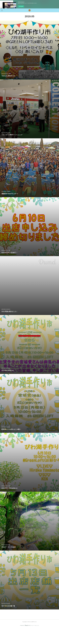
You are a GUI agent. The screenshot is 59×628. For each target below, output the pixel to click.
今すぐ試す (21, 6)
